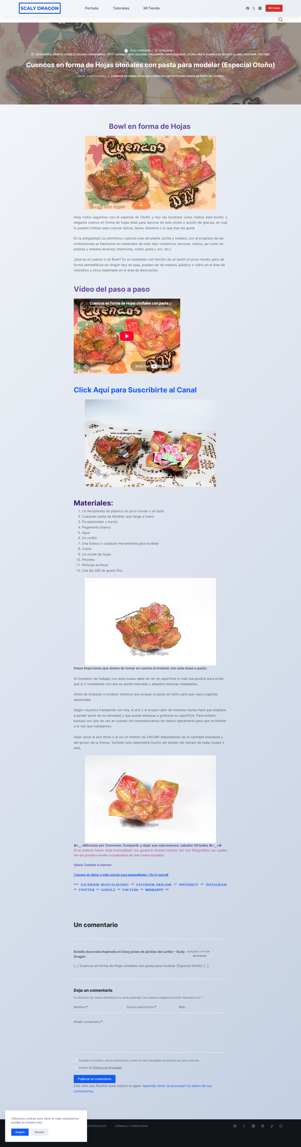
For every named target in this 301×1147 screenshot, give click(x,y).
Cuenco (69, 54)
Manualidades (175, 54)
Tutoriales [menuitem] (121, 8)
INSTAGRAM (216, 884)
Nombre (81, 1007)
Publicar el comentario (94, 1079)
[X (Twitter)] (253, 8)
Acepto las (100, 1067)
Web (182, 1007)
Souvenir (250, 54)
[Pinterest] (262, 1126)
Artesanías (43, 54)
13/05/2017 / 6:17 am (198, 951)
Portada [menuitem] (91, 8)
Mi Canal (274, 8)
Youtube (264, 54)
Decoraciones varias (91, 54)
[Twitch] (281, 1126)
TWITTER (87, 890)
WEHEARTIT (154, 890)
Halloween (156, 54)
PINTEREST (188, 884)
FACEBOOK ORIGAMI (154, 884)
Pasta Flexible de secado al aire (219, 54)
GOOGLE (108, 890)
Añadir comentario (88, 1022)
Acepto (20, 1132)
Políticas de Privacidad (107, 1067)
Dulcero (141, 54)
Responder (199, 955)
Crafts (58, 54)
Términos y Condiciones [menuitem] (131, 1126)
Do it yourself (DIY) (120, 54)
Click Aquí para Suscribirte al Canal (135, 389)
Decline (39, 1132)
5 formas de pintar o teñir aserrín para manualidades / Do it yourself (121, 874)
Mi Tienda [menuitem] (152, 8)
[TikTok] (271, 1126)
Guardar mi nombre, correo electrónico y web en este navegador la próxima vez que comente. (139, 1060)
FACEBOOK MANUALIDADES (105, 884)
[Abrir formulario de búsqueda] (280, 19)
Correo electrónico (141, 1007)
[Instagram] (259, 8)
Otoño (191, 54)
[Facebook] (247, 8)
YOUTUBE (130, 890)
